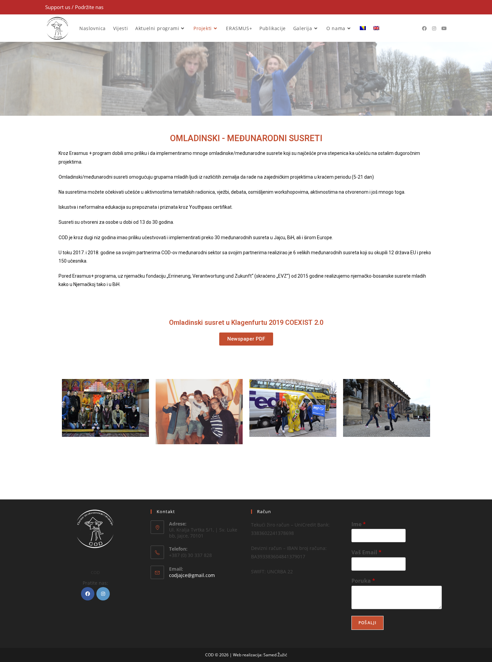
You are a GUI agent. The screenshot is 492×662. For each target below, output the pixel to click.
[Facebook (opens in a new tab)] (424, 28)
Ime (358, 524)
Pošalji (367, 623)
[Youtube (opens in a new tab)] (444, 28)
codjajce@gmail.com (192, 575)
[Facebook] (87, 593)
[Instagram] (103, 593)
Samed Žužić (275, 655)
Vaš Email (366, 552)
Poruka (363, 580)
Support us (58, 7)
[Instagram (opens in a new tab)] (434, 28)
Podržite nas (89, 7)
